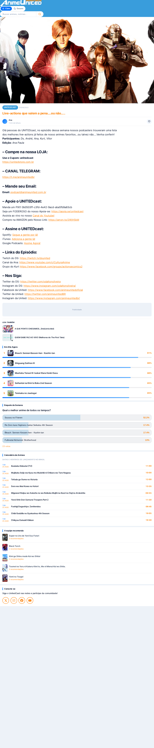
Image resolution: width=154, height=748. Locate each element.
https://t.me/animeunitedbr (18, 177)
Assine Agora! (32, 243)
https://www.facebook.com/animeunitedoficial (55, 289)
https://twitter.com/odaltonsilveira (40, 281)
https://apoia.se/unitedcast (67, 211)
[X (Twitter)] (5, 600)
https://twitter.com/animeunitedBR (45, 294)
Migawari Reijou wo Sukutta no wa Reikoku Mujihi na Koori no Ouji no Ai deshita (48, 493)
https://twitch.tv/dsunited (35, 258)
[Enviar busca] (39, 14)
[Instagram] (14, 600)
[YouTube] (30, 600)
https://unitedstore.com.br (18, 161)
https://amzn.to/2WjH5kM (63, 219)
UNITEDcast (10, 107)
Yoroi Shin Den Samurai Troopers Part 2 (29, 500)
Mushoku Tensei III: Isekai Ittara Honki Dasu (36, 373)
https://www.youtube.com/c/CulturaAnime (44, 262)
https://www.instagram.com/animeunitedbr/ (54, 298)
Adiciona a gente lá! (23, 238)
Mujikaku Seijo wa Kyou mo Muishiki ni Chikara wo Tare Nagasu (41, 473)
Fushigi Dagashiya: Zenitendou (26, 506)
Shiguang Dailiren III (25, 363)
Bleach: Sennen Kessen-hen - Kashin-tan (35, 353)
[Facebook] (21, 600)
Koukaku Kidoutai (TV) (21, 466)
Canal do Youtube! (43, 215)
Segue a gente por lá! (25, 234)
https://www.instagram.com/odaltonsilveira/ (50, 285)
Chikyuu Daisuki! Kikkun (22, 520)
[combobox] (18, 14)
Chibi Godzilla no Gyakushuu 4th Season (30, 513)
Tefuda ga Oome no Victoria (24, 479)
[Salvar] (149, 121)
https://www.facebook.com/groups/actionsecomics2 (51, 266)
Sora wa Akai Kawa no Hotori (24, 486)
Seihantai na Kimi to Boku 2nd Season (33, 383)
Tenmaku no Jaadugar (26, 393)
